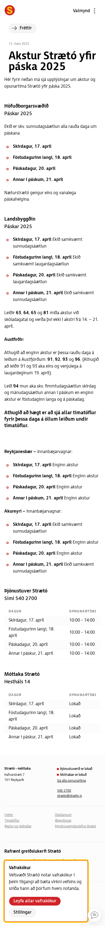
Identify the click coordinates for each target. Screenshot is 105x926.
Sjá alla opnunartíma (71, 781)
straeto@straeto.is (69, 796)
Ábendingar (63, 821)
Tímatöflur (12, 821)
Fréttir (9, 815)
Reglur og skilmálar (18, 826)
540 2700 (64, 791)
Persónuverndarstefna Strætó (75, 826)
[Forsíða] (9, 11)
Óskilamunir (63, 815)
